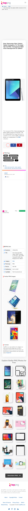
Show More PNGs (13, 475)
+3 (16, 160)
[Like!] (8, 145)
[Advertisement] (14, 26)
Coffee (7, 176)
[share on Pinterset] (19, 145)
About (6, 497)
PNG (9, 6)
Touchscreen (7, 157)
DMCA (22, 502)
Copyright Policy (13, 497)
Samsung (15, 157)
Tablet (5, 155)
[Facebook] (13, 145)
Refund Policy (4, 504)
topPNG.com (22, 504)
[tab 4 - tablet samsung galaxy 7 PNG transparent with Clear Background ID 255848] (14, 333)
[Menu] (25, 2)
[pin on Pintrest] (10, 368)
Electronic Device (13, 155)
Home (4, 6)
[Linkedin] (18, 509)
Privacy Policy (16, 502)
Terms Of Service (7, 502)
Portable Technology (8, 160)
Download (23, 210)
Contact (20, 497)
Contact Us (8, 352)
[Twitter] (9, 509)
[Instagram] (15, 509)
